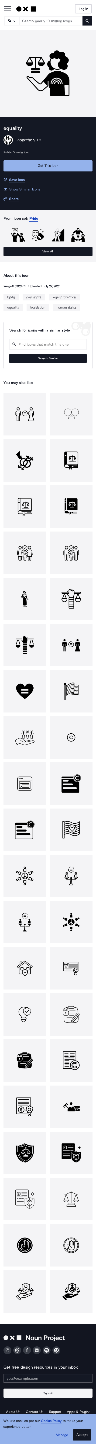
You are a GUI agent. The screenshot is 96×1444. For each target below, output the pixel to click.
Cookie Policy (51, 1421)
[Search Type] (11, 21)
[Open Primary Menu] (7, 9)
